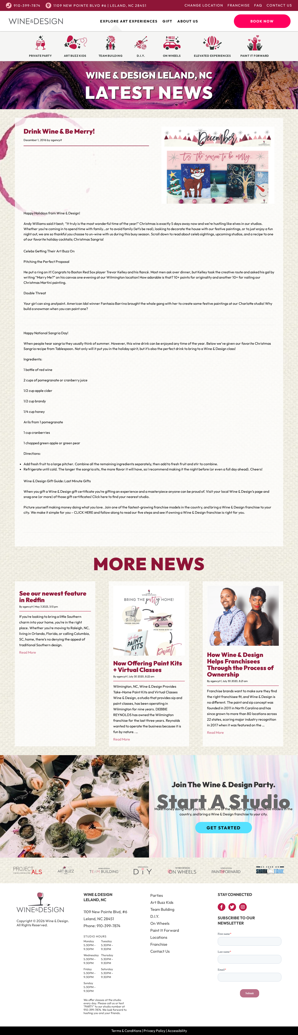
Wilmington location (122, 277)
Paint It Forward (164, 930)
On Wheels (160, 923)
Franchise (239, 5)
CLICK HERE (83, 512)
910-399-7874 (27, 5)
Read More (27, 652)
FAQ (258, 5)
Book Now (262, 21)
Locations (158, 937)
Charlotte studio (251, 303)
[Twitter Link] (232, 907)
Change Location (204, 5)
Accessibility (177, 1030)
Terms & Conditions (126, 1030)
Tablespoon (64, 348)
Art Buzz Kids (161, 902)
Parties (156, 895)
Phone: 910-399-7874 (102, 925)
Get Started (224, 827)
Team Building (162, 909)
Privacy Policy (154, 1030)
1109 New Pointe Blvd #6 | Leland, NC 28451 (100, 5)
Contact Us (279, 5)
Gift (167, 21)
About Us (187, 21)
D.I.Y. (154, 916)
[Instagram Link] (243, 907)
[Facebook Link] (221, 907)
